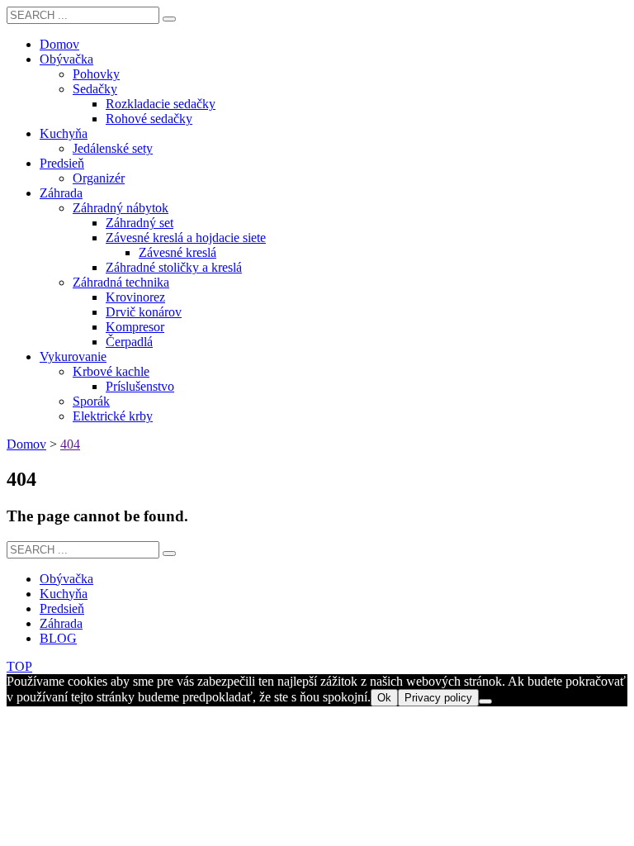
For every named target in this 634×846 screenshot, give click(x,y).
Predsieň (62, 608)
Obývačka (66, 579)
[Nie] (485, 701)
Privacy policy (438, 698)
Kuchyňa (64, 594)
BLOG (58, 638)
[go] (169, 19)
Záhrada (61, 623)
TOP (19, 666)
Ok (384, 698)
